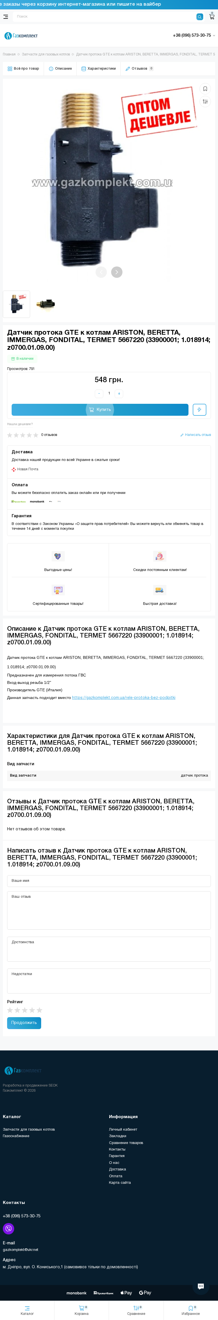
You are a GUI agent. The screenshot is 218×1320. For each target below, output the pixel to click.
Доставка (117, 1169)
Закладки (117, 1136)
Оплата (115, 1176)
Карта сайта (120, 1183)
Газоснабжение (16, 1136)
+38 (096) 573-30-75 (22, 1216)
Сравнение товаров (126, 1143)
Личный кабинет (123, 1129)
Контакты (117, 1149)
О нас (114, 1163)
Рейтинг (15, 1002)
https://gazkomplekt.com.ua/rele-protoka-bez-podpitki (123, 698)
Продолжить (24, 1023)
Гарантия (117, 1156)
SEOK (53, 1085)
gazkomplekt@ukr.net (20, 1250)
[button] (117, 272)
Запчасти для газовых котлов (29, 1129)
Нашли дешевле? (20, 424)
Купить (104, 410)
